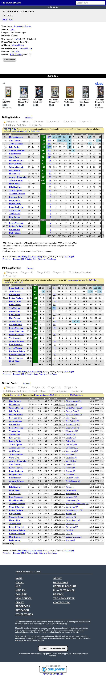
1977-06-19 (59, 424)
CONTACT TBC (61, 602)
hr (78, 134)
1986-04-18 (59, 411)
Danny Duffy (15, 204)
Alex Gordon (15, 140)
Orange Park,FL (73, 411)
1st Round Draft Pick (16, 125)
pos (33, 134)
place (68, 398)
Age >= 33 (87, 121)
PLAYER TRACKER (64, 590)
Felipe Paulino (16, 226)
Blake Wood (15, 233)
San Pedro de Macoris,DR (77, 503)
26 (50, 190)
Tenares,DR (71, 468)
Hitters (26, 121)
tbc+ (43, 134)
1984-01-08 (59, 454)
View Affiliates (18, 45)
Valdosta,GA (71, 418)
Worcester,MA (72, 431)
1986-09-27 (59, 493)
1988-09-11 (59, 500)
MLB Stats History (34, 256)
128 (49, 154)
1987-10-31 (59, 503)
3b (73, 134)
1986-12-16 (59, 448)
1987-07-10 (59, 461)
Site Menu (53, 7)
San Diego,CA (72, 507)
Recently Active (59, 391)
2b (70, 134)
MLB (18, 586)
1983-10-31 (59, 497)
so (100, 134)
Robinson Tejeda (17, 351)
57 (50, 167)
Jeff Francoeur (16, 144)
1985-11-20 (59, 474)
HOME (19, 578)
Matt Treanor (15, 170)
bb (94, 134)
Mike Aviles (14, 174)
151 (49, 140)
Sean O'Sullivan (16, 331)
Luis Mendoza (15, 344)
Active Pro (37, 125)
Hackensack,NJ (72, 493)
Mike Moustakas (17, 160)
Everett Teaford (16, 334)
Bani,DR (69, 530)
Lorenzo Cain (15, 197)
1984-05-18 (59, 523)
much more (18, 282)
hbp (103, 134)
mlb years (99, 398)
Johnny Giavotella (17, 177)
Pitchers (39, 121)
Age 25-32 (70, 121)
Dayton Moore (25, 48)
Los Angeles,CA (73, 500)
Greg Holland (15, 324)
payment (47, 653)
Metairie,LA (71, 461)
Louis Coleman (16, 223)
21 (54, 298)
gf (73, 285)
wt (44, 398)
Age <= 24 (54, 121)
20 (54, 301)
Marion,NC (70, 474)
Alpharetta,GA (72, 527)
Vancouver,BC (72, 451)
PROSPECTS (23, 606)
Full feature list (33, 131)
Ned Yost (15, 51)
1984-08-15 (59, 444)
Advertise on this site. (53, 674)
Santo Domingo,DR (74, 408)
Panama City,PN (73, 424)
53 (50, 174)
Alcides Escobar (17, 150)
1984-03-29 (59, 487)
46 (50, 177)
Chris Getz (14, 157)
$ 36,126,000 (16, 54)
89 (50, 160)
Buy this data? (16, 395)
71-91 (17, 39)
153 (49, 144)
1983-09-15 (59, 471)
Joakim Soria (15, 321)
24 (54, 318)
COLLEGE (21, 594)
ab (56, 134)
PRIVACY (58, 594)
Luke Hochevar (16, 207)
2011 (12, 29)
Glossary (29, 117)
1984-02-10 (59, 464)
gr (69, 285)
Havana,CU (71, 513)
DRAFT (20, 602)
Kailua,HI (70, 487)
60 (54, 321)
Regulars (12, 121)
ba (39, 134)
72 (50, 164)
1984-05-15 (59, 527)
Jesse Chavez (15, 348)
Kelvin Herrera (15, 358)
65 (50, 170)
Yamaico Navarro (17, 194)
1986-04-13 (59, 418)
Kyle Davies (14, 217)
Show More (9, 59)
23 (50, 187)
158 (49, 150)
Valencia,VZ (71, 517)
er (100, 285)
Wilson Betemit (16, 167)
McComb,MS (71, 444)
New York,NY (71, 404)
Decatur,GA (71, 438)
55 (54, 304)
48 (54, 328)
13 (54, 314)
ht (38, 398)
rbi (82, 134)
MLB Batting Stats (29, 259)
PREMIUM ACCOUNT (64, 586)
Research (17, 259)
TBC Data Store (76, 395)
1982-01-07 (59, 513)
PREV (5, 19)
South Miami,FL (73, 478)
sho (65, 285)
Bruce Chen (14, 229)
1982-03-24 (59, 530)
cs (90, 134)
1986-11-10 (59, 434)
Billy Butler (14, 147)
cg (62, 285)
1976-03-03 (59, 537)
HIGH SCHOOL (24, 598)
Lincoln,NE (70, 464)
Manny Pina (14, 200)
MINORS (20, 590)
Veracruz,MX (71, 497)
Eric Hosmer (15, 154)
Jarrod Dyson (15, 190)
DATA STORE (60, 582)
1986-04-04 (59, 428)
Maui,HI (69, 533)
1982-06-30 (59, 490)
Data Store (22, 256)
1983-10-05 (59, 510)
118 (49, 157)
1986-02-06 (59, 533)
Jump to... (53, 76)
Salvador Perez (16, 180)
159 (49, 147)
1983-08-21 (59, 421)
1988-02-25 (59, 401)
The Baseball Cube (11, 3)
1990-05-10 (59, 517)
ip (86, 285)
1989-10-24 (59, 478)
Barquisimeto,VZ (73, 520)
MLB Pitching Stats (30, 374)
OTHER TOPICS (24, 614)
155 (49, 137)
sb (87, 134)
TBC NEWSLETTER (64, 598)
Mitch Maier (14, 184)
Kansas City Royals (22, 26)
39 (50, 180)
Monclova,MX (72, 523)
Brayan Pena (15, 164)
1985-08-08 (59, 540)
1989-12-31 (59, 468)
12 (54, 331)
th (31, 285)
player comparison (19, 131)
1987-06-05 (59, 520)
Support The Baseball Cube (53, 648)
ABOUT (57, 578)
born (55, 398)
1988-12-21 (59, 441)
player (11, 134)
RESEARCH (22, 610)
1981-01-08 (59, 451)
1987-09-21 (59, 481)
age (29, 134)
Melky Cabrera (16, 137)
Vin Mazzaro (15, 210)
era (49, 285)
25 (54, 294)
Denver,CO (70, 471)
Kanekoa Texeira (17, 354)
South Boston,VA (73, 481)
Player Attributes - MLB (44, 395)
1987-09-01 (59, 507)
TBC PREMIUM (10, 129)
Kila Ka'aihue (15, 187)
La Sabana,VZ (72, 448)
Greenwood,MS (72, 428)
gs (59, 285)
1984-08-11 (59, 414)
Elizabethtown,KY (73, 401)
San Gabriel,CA (72, 421)
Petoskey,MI (71, 490)
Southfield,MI (71, 458)
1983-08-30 (59, 458)
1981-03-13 (59, 404)
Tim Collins (14, 308)
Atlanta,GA (70, 454)
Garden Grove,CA (73, 537)
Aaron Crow (14, 311)
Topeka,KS (70, 434)
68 (54, 308)
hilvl (91, 398)
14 (54, 341)
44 (50, 184)
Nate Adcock (15, 318)
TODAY (20, 582)
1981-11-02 (59, 408)
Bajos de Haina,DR (74, 414)
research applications (76, 280)
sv (78, 285)
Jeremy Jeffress (16, 341)
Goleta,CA (70, 441)
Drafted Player (39, 391)
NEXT (11, 19)
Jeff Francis (14, 214)
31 (54, 288)
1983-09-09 (59, 438)
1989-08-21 (59, 431)
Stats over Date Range (47, 259)
